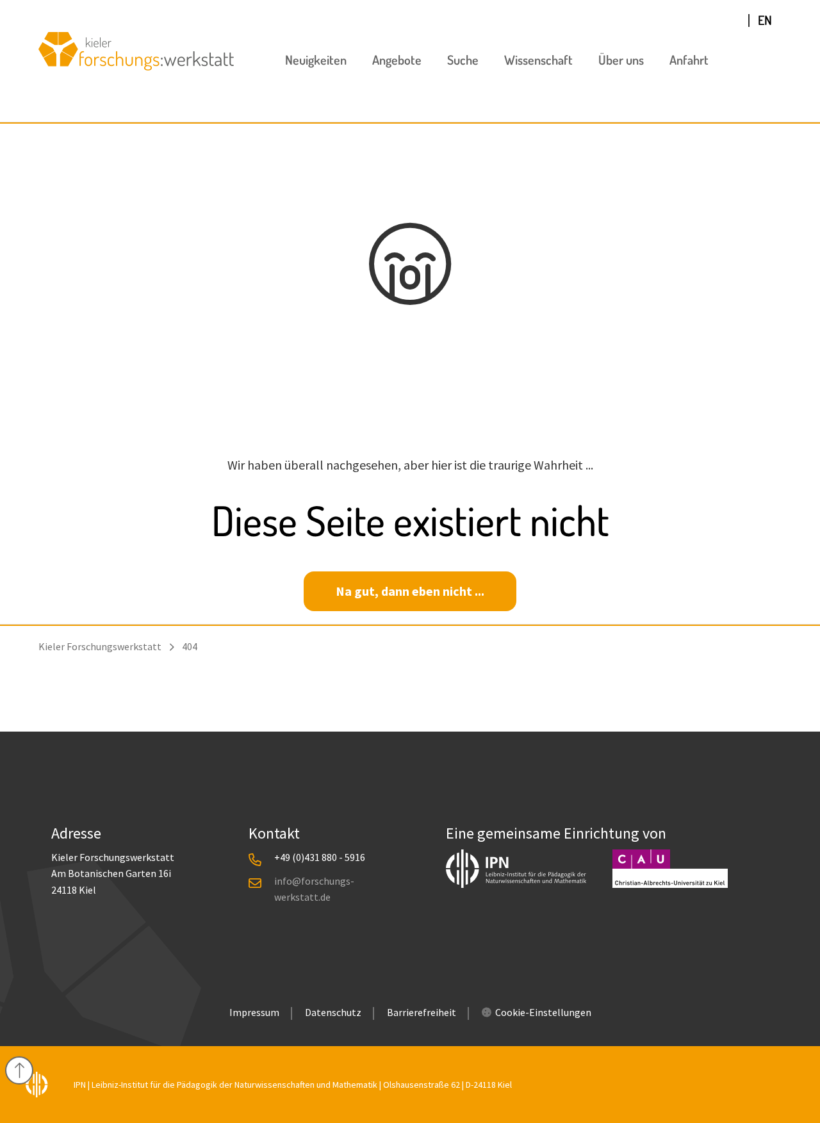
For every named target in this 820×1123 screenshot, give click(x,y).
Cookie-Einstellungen (543, 1012)
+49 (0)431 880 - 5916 (319, 857)
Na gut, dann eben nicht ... (410, 591)
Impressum (254, 1012)
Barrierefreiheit (421, 1012)
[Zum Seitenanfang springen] (19, 1070)
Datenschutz (333, 1012)
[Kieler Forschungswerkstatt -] (136, 66)
